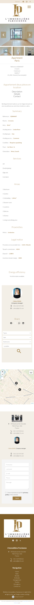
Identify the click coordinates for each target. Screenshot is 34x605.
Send (17, 498)
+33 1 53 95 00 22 (18, 431)
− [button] (2, 374)
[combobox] (17, 333)
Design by (19, 596)
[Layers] (31, 372)
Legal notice (27, 592)
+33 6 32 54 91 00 (18, 306)
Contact (17, 96)
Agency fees (10, 594)
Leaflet (32, 403)
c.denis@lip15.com (18, 308)
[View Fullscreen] (2, 378)
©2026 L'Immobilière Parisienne (12, 592)
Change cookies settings (22, 594)
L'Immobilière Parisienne (17, 548)
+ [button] (2, 372)
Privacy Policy (25, 601)
